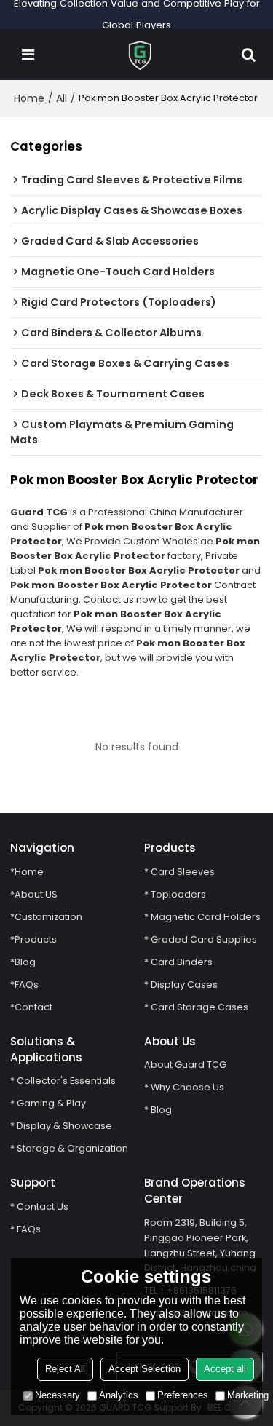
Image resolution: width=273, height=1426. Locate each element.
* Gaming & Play (48, 1103)
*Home (27, 871)
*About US (34, 894)
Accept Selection (144, 1368)
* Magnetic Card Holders (202, 917)
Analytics (118, 1395)
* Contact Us (39, 1206)
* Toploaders (175, 894)
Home (29, 98)
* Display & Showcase (61, 1126)
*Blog (23, 962)
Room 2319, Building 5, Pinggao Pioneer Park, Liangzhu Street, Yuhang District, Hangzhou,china (200, 1245)
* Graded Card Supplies (200, 939)
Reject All (65, 1368)
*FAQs (24, 984)
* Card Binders (178, 962)
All (61, 98)
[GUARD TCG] (140, 54)
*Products (33, 939)
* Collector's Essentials (63, 1080)
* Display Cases (181, 984)
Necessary (57, 1395)
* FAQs (25, 1229)
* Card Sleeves (179, 871)
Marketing (248, 1395)
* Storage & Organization (69, 1148)
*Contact (31, 1007)
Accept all (225, 1368)
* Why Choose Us (184, 1087)
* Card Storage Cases (196, 1007)
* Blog (158, 1110)
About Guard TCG (185, 1064)
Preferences (182, 1395)
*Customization (46, 917)
